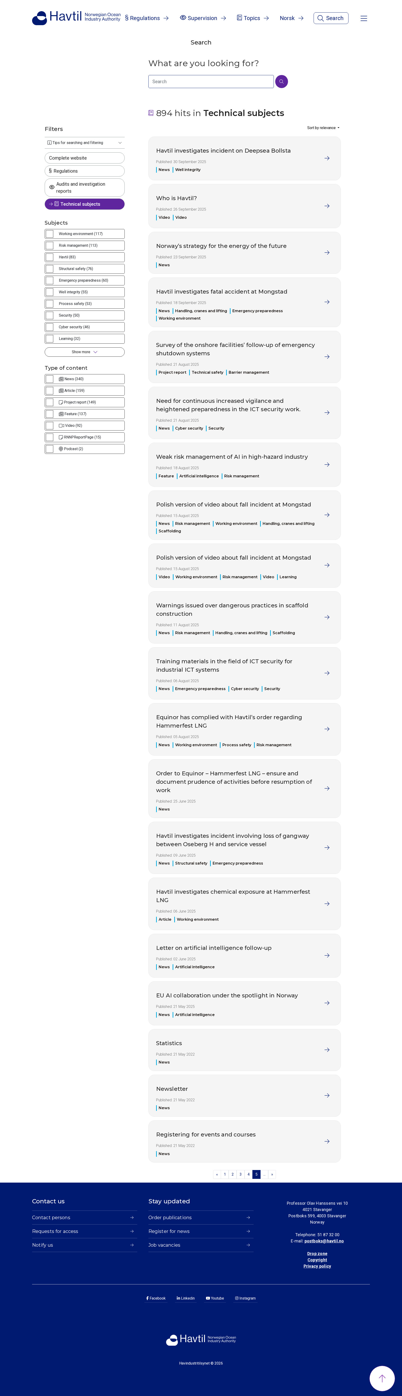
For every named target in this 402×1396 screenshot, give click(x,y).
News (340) (74, 379)
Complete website (68, 158)
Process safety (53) (75, 303)
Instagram (247, 1298)
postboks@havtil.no (324, 1241)
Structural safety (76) (76, 269)
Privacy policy (317, 1266)
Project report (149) (80, 402)
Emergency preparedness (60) (83, 280)
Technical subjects (80, 204)
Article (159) (74, 390)
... (264, 1174)
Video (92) (73, 425)
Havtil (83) (67, 257)
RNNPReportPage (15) (82, 437)
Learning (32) (69, 338)
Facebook (157, 1298)
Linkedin (187, 1298)
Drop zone (317, 1253)
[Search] (281, 81)
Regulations (66, 171)
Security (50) (69, 315)
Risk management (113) (78, 245)
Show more (81, 352)
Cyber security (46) (74, 327)
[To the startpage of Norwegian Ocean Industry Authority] (76, 18)
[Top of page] (382, 1378)
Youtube (217, 1298)
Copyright (317, 1259)
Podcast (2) (73, 449)
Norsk (287, 18)
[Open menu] (364, 18)
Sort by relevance (322, 128)
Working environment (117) (81, 234)
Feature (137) (75, 414)
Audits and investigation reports (80, 187)
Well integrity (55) (73, 292)
